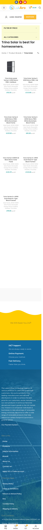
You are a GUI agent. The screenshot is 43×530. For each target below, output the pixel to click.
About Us (6, 461)
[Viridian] (11, 294)
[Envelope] (25, 2)
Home (4, 53)
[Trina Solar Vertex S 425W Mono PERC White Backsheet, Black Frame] (30, 105)
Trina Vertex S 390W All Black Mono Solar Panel (11, 160)
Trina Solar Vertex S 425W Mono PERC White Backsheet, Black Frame (30, 120)
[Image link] (16, 380)
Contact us (7, 466)
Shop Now (30, 17)
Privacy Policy (8, 484)
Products (6, 446)
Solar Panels (6, 84)
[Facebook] (16, 2)
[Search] (40, 7)
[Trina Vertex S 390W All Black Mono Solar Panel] (11, 146)
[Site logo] (17, 7)
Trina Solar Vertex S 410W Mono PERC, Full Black (30, 80)
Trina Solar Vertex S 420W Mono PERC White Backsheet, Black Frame (11, 120)
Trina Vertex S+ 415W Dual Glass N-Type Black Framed (30, 160)
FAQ (4, 499)
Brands (5, 456)
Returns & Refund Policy (12, 494)
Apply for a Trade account (13, 471)
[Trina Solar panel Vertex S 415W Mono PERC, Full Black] (11, 66)
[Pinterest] (20, 2)
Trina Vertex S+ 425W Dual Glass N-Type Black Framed (10, 198)
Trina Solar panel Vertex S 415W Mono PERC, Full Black (11, 80)
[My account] (6, 17)
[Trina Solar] (31, 294)
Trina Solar (14, 90)
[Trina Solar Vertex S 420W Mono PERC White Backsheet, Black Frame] (11, 105)
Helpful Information (10, 451)
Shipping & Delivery (10, 509)
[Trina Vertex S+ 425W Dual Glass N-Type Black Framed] (11, 185)
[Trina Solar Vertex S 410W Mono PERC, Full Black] (30, 66)
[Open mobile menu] (4, 7)
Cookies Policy (8, 504)
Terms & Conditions (10, 489)
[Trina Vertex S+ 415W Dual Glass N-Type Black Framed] (30, 146)
